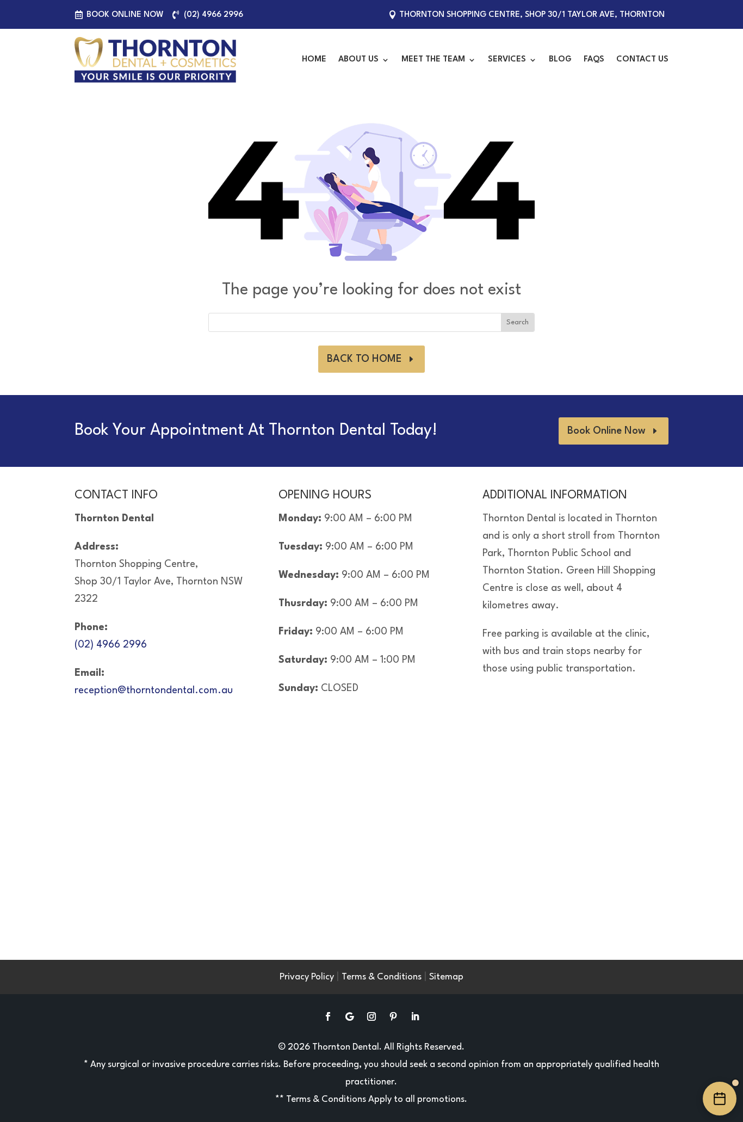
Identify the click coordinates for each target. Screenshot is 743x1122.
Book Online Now (125, 15)
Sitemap (446, 977)
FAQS (594, 60)
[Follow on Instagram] (371, 1016)
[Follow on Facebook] (328, 1016)
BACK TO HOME (364, 359)
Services (507, 60)
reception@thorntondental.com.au (154, 690)
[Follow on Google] (349, 1016)
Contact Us (642, 60)
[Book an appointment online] (719, 1098)
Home (314, 60)
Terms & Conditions (382, 977)
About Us (358, 60)
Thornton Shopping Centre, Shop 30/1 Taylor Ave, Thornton (532, 15)
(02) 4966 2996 (213, 15)
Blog (560, 60)
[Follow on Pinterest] (393, 1016)
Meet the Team (433, 60)
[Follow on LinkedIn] (415, 1016)
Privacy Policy (307, 977)
